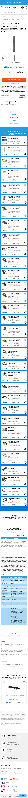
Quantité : (6, 72)
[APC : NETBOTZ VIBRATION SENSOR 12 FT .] (4, 479)
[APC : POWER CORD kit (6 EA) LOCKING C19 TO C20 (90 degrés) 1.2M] (4, 328)
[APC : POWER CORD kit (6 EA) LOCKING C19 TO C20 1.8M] (4, 386)
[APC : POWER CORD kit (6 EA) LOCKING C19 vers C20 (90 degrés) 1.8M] (4, 374)
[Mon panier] (26, 7)
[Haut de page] (14, 125)
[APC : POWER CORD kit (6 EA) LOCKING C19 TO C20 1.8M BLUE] (4, 455)
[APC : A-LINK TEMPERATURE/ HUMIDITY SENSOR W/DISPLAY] (4, 198)
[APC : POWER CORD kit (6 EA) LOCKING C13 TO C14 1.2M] (4, 318)
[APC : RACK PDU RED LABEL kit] (4, 149)
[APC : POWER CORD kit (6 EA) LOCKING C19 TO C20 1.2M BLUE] (4, 443)
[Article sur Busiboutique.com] (9, 102)
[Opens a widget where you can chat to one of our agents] (23, 795)
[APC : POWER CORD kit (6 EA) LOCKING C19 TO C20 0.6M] (4, 340)
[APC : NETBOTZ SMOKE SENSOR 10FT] (4, 249)
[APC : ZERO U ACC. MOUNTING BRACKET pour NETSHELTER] (4, 418)
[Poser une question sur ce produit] (15, 104)
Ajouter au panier (15, 79)
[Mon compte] (22, 7)
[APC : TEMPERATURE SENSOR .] (4, 490)
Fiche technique (14, 117)
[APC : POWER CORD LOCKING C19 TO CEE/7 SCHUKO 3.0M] (4, 397)
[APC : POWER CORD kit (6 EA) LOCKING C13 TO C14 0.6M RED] (4, 160)
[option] (14, 44)
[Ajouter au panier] (25, 143)
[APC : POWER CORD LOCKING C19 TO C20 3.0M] (4, 363)
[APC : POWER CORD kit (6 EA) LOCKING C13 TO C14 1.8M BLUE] (4, 208)
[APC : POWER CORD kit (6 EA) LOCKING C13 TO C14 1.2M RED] (4, 185)
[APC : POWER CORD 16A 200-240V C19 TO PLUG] (4, 468)
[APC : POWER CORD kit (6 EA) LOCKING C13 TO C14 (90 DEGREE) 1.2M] (4, 260)
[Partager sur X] (15, 101)
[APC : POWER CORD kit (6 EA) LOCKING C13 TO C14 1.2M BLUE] (4, 222)
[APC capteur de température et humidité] (4, 500)
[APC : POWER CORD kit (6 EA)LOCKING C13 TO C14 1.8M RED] (4, 172)
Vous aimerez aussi (14, 123)
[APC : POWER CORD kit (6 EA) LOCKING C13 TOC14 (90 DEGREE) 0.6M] (4, 272)
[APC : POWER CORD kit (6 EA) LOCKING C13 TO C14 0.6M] (4, 307)
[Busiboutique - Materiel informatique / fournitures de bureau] (11, 7)
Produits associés (14, 111)
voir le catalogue (11, 665)
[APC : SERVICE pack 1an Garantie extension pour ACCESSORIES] (4, 429)
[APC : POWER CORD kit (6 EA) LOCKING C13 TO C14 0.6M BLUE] (4, 235)
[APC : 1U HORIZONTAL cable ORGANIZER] (14, 687)
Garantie (14, 120)
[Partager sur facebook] (13, 101)
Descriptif (14, 114)
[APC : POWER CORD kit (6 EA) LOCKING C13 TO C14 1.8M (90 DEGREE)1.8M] (4, 295)
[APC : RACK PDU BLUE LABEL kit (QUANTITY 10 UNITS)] (4, 138)
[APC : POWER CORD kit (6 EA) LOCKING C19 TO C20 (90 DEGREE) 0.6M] (4, 351)
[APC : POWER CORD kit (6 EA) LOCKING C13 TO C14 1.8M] (4, 284)
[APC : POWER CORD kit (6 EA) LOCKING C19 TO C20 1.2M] (4, 408)
